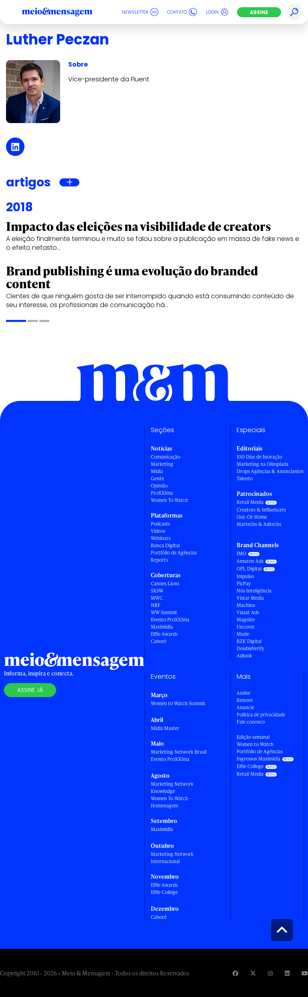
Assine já (30, 690)
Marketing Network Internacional (172, 858)
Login (212, 12)
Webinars (160, 538)
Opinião (159, 485)
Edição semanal (253, 737)
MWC (157, 598)
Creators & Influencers (261, 509)
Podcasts (160, 523)
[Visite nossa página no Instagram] (270, 973)
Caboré (158, 641)
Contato (177, 12)
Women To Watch (169, 500)
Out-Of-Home (252, 517)
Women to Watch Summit (178, 703)
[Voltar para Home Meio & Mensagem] (66, 12)
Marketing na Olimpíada (262, 464)
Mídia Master (165, 728)
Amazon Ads (250, 561)
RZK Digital (249, 641)
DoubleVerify (250, 648)
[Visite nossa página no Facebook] (235, 973)
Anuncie (245, 707)
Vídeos (158, 531)
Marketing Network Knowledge (172, 788)
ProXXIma (162, 492)
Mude (243, 634)
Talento (245, 478)
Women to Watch (255, 744)
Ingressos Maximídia (258, 758)
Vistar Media (250, 598)
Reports (159, 559)
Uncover (246, 626)
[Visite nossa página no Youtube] (305, 973)
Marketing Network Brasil (179, 751)
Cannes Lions (165, 583)
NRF (155, 605)
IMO (241, 553)
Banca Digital (165, 545)
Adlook (244, 655)
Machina (246, 605)
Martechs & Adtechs (259, 524)
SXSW (157, 590)
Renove (245, 700)
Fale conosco (251, 721)
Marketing (162, 464)
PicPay (244, 583)
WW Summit (164, 612)
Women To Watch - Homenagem (171, 802)
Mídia (157, 471)
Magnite (246, 619)
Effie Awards (164, 634)
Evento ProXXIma (170, 619)
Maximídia (162, 626)
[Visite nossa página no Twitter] (253, 973)
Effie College (164, 892)
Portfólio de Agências (174, 552)
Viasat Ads (248, 612)
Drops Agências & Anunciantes (270, 471)
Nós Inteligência (254, 590)
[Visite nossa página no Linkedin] (287, 973)
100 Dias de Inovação (259, 456)
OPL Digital (249, 568)
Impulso (245, 576)
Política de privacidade (261, 714)
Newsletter (135, 12)
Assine (259, 12)
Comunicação (165, 456)
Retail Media (250, 502)
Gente (157, 478)
